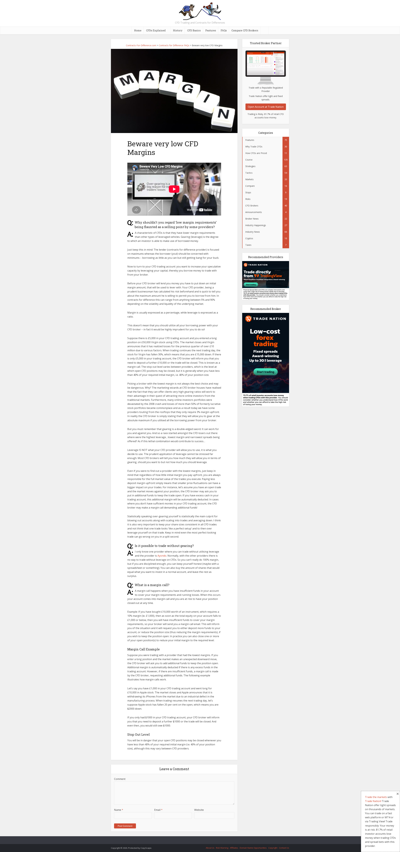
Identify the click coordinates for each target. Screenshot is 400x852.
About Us (210, 847)
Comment (119, 779)
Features (210, 30)
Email (158, 810)
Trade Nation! (373, 801)
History (177, 30)
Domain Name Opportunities (253, 847)
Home (137, 30)
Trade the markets (376, 797)
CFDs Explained (156, 30)
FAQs (224, 30)
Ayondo (162, 555)
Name (118, 810)
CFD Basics (194, 30)
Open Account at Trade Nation (266, 107)
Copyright (272, 847)
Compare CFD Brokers (244, 30)
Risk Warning (222, 847)
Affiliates (234, 847)
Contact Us (284, 847)
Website (199, 810)
